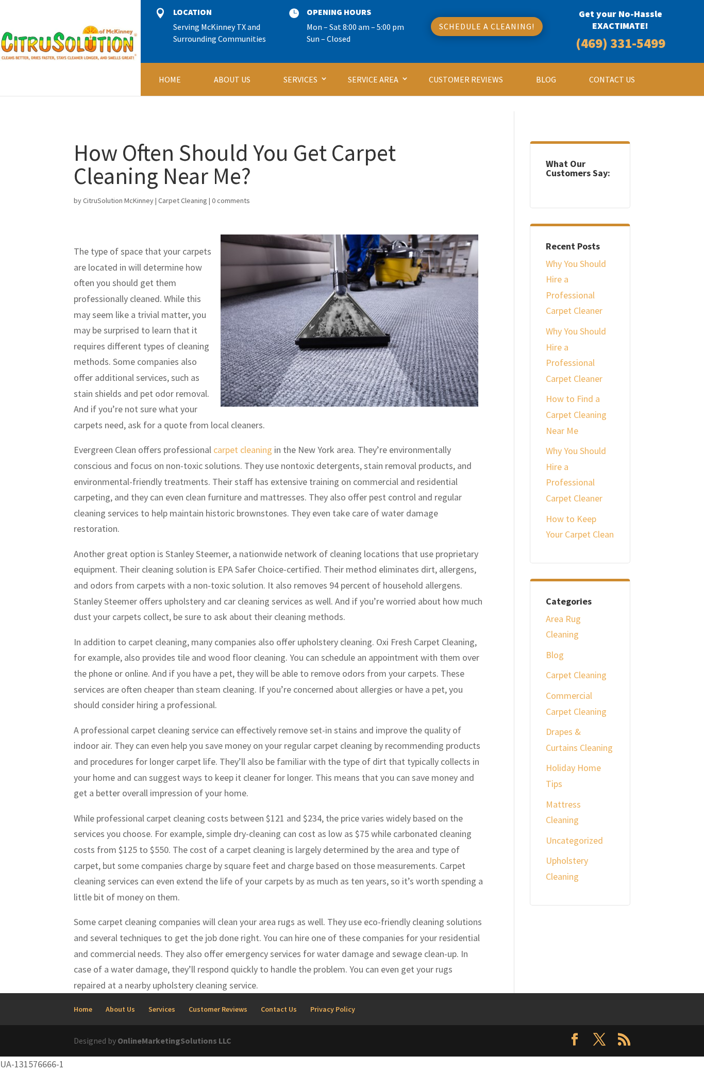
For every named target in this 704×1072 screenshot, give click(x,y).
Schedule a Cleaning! (486, 26)
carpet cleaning (242, 450)
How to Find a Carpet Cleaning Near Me (576, 414)
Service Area (373, 79)
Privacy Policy (332, 1009)
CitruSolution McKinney (118, 200)
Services (300, 79)
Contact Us (612, 79)
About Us (232, 79)
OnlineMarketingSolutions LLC (174, 1040)
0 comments (231, 200)
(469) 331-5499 (620, 43)
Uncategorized (574, 840)
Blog (546, 79)
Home (170, 79)
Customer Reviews (466, 79)
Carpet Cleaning (182, 200)
